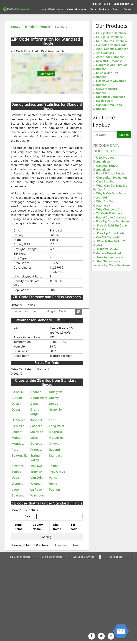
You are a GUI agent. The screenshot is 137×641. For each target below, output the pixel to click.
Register (96, 3)
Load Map (46, 74)
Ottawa (54, 443)
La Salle (17, 392)
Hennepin (18, 420)
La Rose (36, 489)
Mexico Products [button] (99, 9)
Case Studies (105, 181)
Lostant (17, 432)
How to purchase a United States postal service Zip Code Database (111, 261)
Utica (15, 477)
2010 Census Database (112, 49)
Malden (17, 437)
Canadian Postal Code (111, 45)
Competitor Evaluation (111, 177)
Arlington (55, 392)
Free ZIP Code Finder (110, 173)
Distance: (17, 305)
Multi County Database (112, 41)
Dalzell (16, 403)
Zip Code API (105, 53)
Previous (61, 545)
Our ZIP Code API (108, 237)
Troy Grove (57, 471)
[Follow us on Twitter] (101, 635)
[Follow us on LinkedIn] (111, 635)
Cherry (54, 398)
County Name (38, 527)
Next (76, 545)
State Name (18, 527)
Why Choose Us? (108, 209)
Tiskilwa (36, 466)
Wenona (17, 483)
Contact (128, 9)
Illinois (30, 26)
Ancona (35, 392)
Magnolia (55, 432)
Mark (34, 437)
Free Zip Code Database (112, 221)
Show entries (24, 510)
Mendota (18, 443)
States (15, 26)
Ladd (52, 420)
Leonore (36, 426)
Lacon (16, 489)
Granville (55, 409)
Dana (34, 403)
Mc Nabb (36, 432)
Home (43, 9)
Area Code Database (110, 57)
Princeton (37, 449)
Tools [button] (116, 9)
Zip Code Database (109, 213)
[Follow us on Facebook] (92, 635)
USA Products (56, 9)
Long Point (56, 426)
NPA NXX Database (109, 61)
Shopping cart (123, 3)
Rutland (54, 449)
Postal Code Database (111, 217)
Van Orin (36, 477)
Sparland (18, 495)
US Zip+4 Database (109, 37)
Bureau (17, 398)
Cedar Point (38, 398)
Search (124, 135)
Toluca (54, 466)
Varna (53, 477)
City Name (57, 527)
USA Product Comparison (103, 159)
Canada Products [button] (76, 9)
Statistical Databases (110, 97)
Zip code (73, 527)
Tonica (16, 471)
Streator (18, 466)
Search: (30, 516)
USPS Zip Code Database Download (107, 251)
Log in (107, 3)
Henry (53, 483)
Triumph (36, 471)
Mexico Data (104, 100)
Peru (15, 449)
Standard (55, 455)
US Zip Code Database (111, 33)
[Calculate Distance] (78, 311)
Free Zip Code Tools (110, 233)
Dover (16, 409)
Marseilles (56, 437)
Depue (53, 403)
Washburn (37, 495)
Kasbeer (36, 420)
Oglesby (36, 443)
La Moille (18, 426)
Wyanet (36, 483)
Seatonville (19, 455)
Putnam (44, 26)
